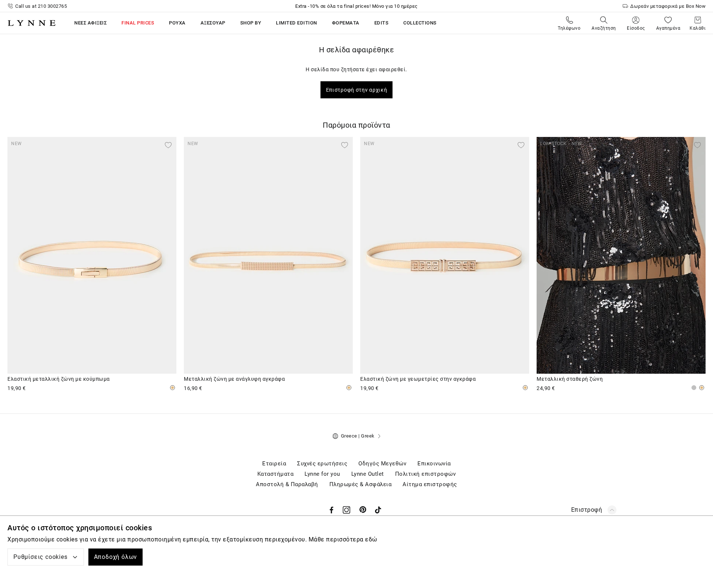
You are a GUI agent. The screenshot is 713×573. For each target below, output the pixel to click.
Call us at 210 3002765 (41, 6)
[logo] (31, 23)
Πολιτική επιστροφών (425, 474)
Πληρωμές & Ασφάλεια (360, 484)
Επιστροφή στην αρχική (356, 90)
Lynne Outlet (367, 474)
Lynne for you (322, 474)
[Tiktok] (378, 509)
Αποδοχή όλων (115, 556)
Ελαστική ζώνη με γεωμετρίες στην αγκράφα (418, 379)
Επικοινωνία (434, 463)
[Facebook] (331, 509)
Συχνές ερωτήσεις (322, 463)
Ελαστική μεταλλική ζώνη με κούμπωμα (58, 379)
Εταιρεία (274, 463)
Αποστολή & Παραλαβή (287, 484)
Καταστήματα (275, 474)
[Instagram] (346, 509)
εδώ (371, 539)
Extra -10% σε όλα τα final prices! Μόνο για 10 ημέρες (356, 6)
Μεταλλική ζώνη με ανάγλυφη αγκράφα (234, 379)
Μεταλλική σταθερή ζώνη (570, 379)
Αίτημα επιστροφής (430, 484)
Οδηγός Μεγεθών (382, 463)
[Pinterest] (363, 509)
